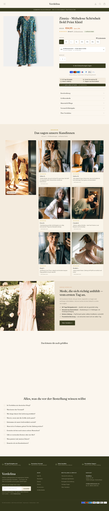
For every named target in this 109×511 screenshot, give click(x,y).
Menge (61, 55)
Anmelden (26, 488)
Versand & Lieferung (67, 476)
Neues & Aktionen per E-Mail (11, 484)
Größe (61, 37)
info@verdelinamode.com (92, 483)
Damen (39, 481)
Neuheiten (40, 478)
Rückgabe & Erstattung (67, 481)
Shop (39, 472)
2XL (82, 42)
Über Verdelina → (67, 323)
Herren (39, 484)
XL (76, 42)
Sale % (39, 476)
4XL (93, 42)
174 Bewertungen (78, 31)
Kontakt (89, 472)
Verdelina (54, 3)
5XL (98, 42)
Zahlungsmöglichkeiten (67, 478)
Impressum (26, 502)
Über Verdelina (66, 113)
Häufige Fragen (65, 484)
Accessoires (40, 487)
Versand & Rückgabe (68, 108)
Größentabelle (66, 98)
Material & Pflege (67, 103)
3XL (87, 42)
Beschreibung (65, 93)
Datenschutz (17, 493)
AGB (37, 502)
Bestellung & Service (69, 472)
